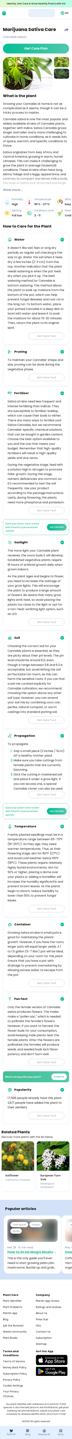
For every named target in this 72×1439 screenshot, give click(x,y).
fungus (36, 1224)
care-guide (19, 1224)
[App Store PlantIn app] (52, 1360)
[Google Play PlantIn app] (52, 1371)
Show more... (12, 190)
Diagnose (59, 1076)
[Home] (4, 13)
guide (16, 1231)
